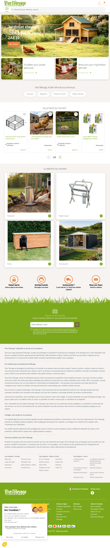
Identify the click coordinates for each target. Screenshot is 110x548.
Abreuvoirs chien (26, 459)
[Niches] (29, 244)
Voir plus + (9, 337)
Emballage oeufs (26, 462)
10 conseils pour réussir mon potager (80, 469)
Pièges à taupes (44, 470)
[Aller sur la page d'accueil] (15, 3)
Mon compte (77, 506)
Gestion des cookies (62, 531)
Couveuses (8, 467)
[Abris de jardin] (80, 244)
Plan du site (77, 509)
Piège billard (43, 465)
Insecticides (58, 459)
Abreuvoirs (8, 459)
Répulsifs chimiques (96, 468)
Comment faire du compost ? (78, 460)
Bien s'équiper (13, 44)
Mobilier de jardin (44, 462)
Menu (7, 11)
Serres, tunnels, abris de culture (97, 473)
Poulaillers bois (25, 467)
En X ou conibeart (44, 459)
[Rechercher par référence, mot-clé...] (12, 9)
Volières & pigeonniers (96, 477)
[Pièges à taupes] (80, 196)
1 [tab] (54, 54)
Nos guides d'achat (97, 509)
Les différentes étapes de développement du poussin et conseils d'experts (97, 462)
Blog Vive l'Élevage (97, 517)
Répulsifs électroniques (80, 472)
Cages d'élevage (10, 462)
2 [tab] (55, 54)
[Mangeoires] (29, 196)
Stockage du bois (78, 477)
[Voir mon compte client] (99, 3)
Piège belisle (59, 462)
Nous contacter (96, 506)
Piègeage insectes (44, 467)
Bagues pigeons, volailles (28, 465)
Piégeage (58, 465)
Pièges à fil (58, 467)
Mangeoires (8, 465)
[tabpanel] (55, 36)
